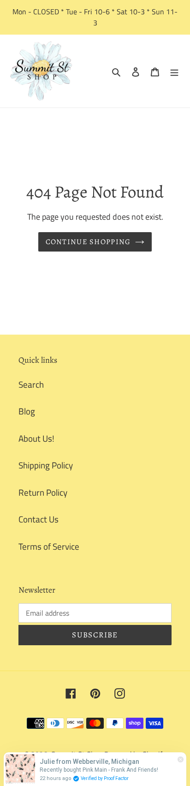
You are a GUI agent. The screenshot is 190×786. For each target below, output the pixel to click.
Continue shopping (88, 242)
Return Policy (42, 492)
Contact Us (38, 519)
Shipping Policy (45, 465)
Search (31, 384)
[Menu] (174, 71)
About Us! (36, 438)
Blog (26, 411)
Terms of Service (48, 546)
